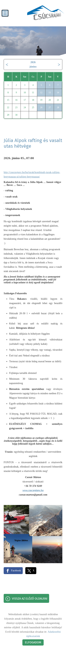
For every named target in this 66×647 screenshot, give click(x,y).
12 (41, 92)
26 (41, 107)
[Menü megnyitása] (5, 13)
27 (50, 107)
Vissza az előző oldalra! (29, 598)
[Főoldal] (45, 12)
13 (50, 92)
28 (58, 107)
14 (58, 92)
